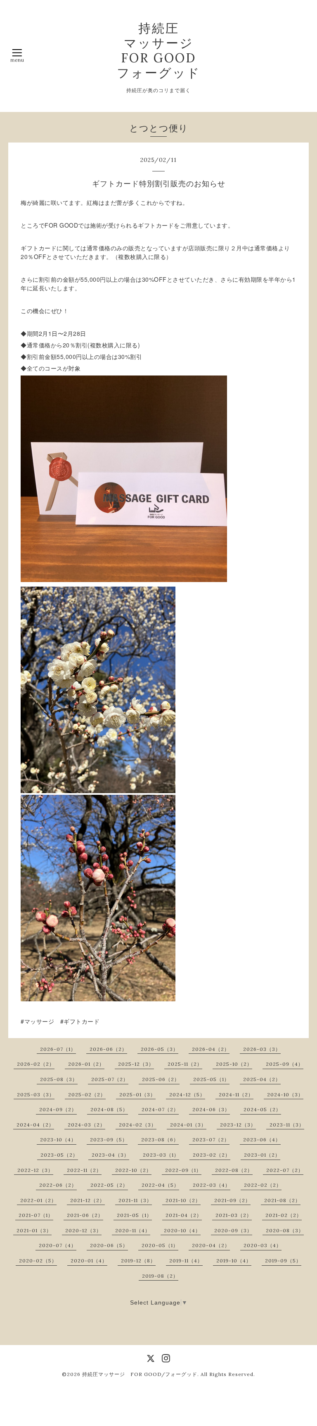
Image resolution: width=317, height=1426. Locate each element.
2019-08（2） (160, 1276)
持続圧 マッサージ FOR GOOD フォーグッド (159, 50)
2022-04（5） (160, 1185)
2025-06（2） (161, 1079)
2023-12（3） (238, 1125)
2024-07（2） (160, 1109)
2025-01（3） (137, 1094)
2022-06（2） (58, 1185)
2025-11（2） (185, 1064)
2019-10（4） (233, 1260)
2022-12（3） (35, 1170)
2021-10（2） (183, 1200)
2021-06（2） (85, 1215)
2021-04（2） (184, 1215)
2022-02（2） (263, 1185)
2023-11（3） (287, 1125)
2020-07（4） (57, 1245)
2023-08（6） (160, 1139)
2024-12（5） (187, 1094)
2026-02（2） (35, 1064)
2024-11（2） (236, 1094)
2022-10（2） (133, 1170)
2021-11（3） (135, 1200)
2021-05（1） (134, 1215)
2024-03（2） (86, 1125)
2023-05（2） (59, 1155)
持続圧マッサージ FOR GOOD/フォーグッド (139, 1374)
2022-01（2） (38, 1200)
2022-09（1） (183, 1170)
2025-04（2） (262, 1079)
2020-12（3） (83, 1230)
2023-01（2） (262, 1155)
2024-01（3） (188, 1125)
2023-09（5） (109, 1139)
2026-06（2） (108, 1049)
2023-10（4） (58, 1139)
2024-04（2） (35, 1125)
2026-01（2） (86, 1064)
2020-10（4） (182, 1230)
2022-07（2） (284, 1170)
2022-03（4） (211, 1185)
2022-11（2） (84, 1170)
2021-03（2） (233, 1215)
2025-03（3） (35, 1094)
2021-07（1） (36, 1215)
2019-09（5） (283, 1260)
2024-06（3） (211, 1109)
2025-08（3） (59, 1079)
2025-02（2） (87, 1094)
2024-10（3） (285, 1094)
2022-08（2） (234, 1170)
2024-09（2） (58, 1109)
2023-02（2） (211, 1155)
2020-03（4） (263, 1245)
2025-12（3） (136, 1064)
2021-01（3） (34, 1230)
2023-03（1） (161, 1155)
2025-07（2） (109, 1079)
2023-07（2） (210, 1139)
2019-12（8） (138, 1260)
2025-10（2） (234, 1064)
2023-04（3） (110, 1155)
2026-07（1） (58, 1049)
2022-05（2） (109, 1185)
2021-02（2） (283, 1215)
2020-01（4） (89, 1260)
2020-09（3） (233, 1230)
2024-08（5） (109, 1109)
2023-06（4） (262, 1139)
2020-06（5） (109, 1245)
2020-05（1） (160, 1245)
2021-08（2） (282, 1200)
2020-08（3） (285, 1230)
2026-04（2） (210, 1049)
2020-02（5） (38, 1260)
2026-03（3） (262, 1049)
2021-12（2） (87, 1200)
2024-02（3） (137, 1125)
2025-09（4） (284, 1064)
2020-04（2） (211, 1245)
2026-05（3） (159, 1049)
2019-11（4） (186, 1260)
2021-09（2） (232, 1200)
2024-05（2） (262, 1109)
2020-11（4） (132, 1230)
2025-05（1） (211, 1079)
